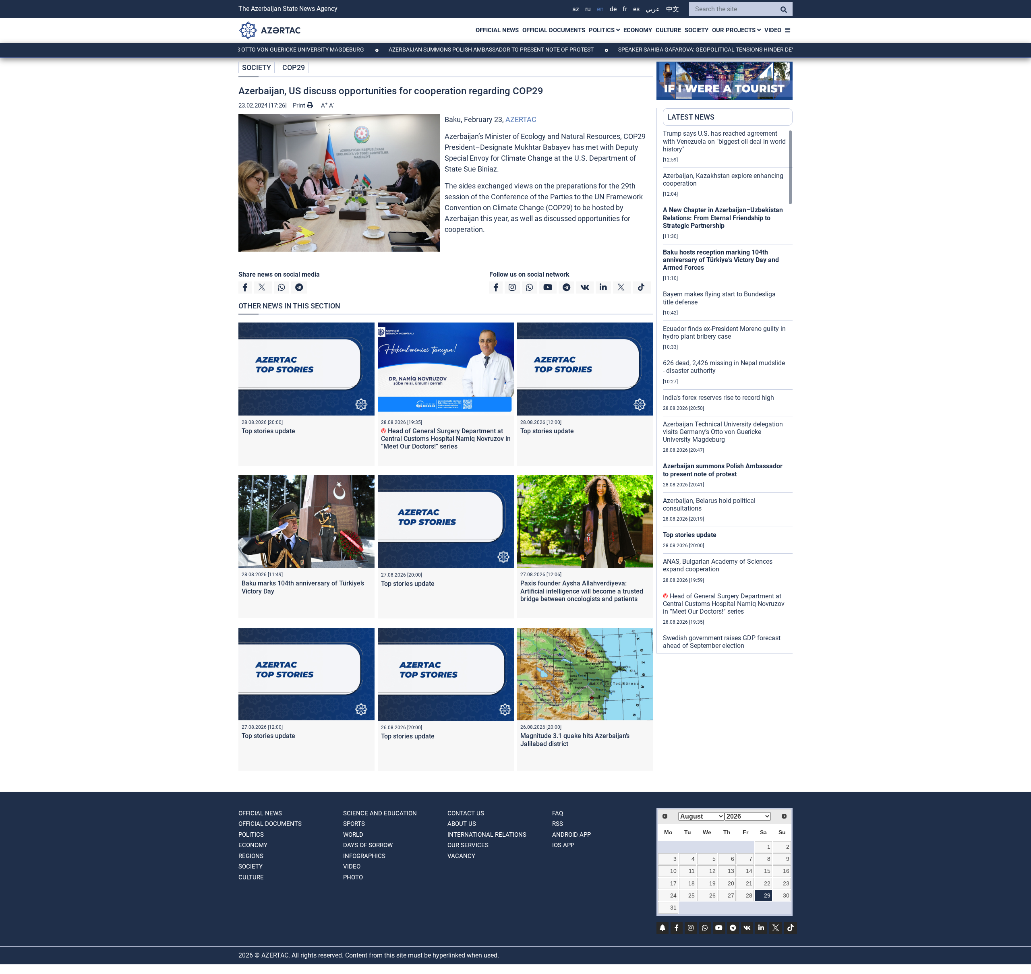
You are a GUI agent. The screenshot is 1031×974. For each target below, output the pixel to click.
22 (767, 883)
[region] (728, 391)
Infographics (364, 856)
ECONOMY (637, 30)
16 (786, 871)
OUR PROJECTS (734, 30)
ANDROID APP (571, 834)
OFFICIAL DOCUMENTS (553, 30)
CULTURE (668, 30)
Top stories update (268, 431)
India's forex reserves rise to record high (718, 397)
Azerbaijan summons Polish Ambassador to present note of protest (447, 49)
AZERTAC (520, 119)
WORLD (353, 834)
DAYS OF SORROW (368, 845)
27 (731, 895)
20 (731, 883)
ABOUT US (461, 823)
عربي (653, 9)
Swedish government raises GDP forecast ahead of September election (721, 641)
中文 (672, 9)
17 (673, 883)
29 (767, 895)
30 (786, 895)
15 (767, 871)
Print (300, 105)
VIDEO (772, 30)
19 (712, 883)
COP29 (293, 67)
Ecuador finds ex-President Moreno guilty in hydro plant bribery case (724, 332)
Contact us (465, 813)
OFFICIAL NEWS (497, 30)
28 (749, 895)
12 (712, 871)
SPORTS (354, 823)
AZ (575, 9)
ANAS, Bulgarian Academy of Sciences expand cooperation (717, 565)
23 (786, 883)
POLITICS (602, 30)
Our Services (468, 845)
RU (588, 9)
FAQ (557, 813)
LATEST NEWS (690, 117)
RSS (557, 823)
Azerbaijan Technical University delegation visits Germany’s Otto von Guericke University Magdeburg (723, 431)
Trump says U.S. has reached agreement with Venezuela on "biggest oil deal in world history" (724, 141)
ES (636, 9)
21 (749, 883)
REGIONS (250, 856)
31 (673, 907)
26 (712, 895)
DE (613, 9)
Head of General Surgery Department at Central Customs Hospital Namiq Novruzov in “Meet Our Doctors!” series (446, 438)
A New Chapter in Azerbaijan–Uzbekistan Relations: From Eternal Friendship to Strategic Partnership (723, 217)
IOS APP (563, 845)
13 (731, 871)
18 (691, 883)
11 (692, 871)
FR (625, 9)
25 (691, 895)
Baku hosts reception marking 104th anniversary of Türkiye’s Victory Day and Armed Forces (721, 259)
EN (600, 9)
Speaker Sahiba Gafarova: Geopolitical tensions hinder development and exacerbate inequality (717, 49)
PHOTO (353, 877)
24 (673, 895)
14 (749, 871)
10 (673, 871)
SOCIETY (696, 30)
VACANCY (461, 856)
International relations (486, 834)
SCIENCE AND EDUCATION (380, 813)
